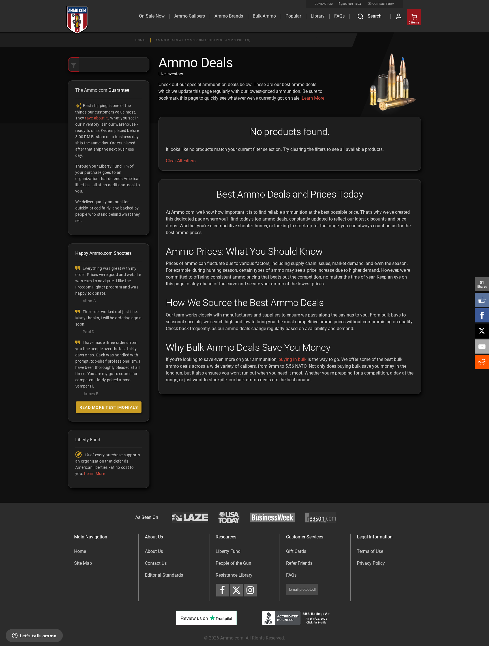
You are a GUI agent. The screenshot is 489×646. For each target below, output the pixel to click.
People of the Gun (233, 563)
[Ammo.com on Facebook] (222, 590)
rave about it (96, 118)
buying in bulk (292, 359)
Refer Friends (299, 563)
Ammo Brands (229, 16)
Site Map (83, 563)
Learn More (313, 98)
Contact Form (383, 3)
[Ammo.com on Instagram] (250, 590)
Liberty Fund (228, 551)
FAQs (291, 575)
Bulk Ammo (264, 16)
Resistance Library (234, 575)
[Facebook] (482, 315)
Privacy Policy (371, 563)
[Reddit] (482, 362)
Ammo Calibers (189, 16)
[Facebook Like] (482, 300)
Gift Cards (296, 551)
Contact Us (156, 563)
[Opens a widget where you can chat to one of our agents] (34, 636)
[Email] (482, 346)
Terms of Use (370, 551)
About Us (154, 551)
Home (140, 40)
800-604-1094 (352, 3)
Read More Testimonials (109, 407)
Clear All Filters (181, 160)
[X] (482, 331)
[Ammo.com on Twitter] (236, 590)
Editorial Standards (164, 575)
